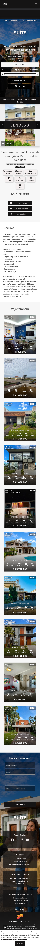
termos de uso (22, 939)
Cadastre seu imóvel (20, 898)
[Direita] (38, 125)
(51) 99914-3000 (31, 20)
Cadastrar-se (20, 804)
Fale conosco (20, 903)
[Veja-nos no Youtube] (27, 839)
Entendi (20, 944)
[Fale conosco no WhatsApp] (17, 839)
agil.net (28, 921)
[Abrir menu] (36, 4)
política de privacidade (8, 939)
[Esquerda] (2, 125)
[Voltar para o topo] (5, 927)
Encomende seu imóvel (20, 901)
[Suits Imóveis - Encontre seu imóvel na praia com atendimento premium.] (20, 33)
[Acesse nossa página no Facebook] (12, 839)
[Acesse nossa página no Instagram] (22, 839)
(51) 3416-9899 (11, 20)
